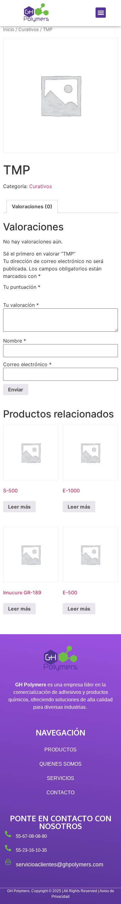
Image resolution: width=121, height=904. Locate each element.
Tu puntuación (21, 286)
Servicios (60, 778)
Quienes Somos (60, 764)
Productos (60, 749)
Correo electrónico (27, 364)
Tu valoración (21, 304)
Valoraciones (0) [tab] (32, 206)
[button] (101, 12)
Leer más (19, 507)
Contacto (60, 792)
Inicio (8, 29)
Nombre (14, 340)
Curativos (28, 29)
